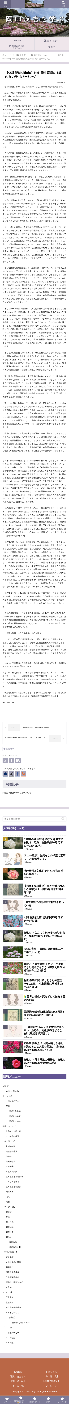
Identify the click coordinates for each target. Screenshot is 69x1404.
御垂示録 (9, 1227)
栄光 (8, 1197)
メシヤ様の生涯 (12, 1136)
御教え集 (9, 1232)
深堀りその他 (15, 1121)
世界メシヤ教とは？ (14, 1131)
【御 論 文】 (9, 1141)
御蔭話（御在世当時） (21, 1322)
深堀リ (9, 1106)
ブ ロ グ (7, 1327)
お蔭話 (12, 1317)
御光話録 (13, 1242)
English (6, 1086)
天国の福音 (10, 1161)
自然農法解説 (11, 1171)
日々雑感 (9, 1343)
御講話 (9, 1212)
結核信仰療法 (11, 1151)
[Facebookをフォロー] (17, 773)
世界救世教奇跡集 (13, 1187)
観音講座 (9, 1257)
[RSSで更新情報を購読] (23, 773)
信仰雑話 (9, 1156)
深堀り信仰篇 (15, 1116)
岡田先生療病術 (12, 1272)
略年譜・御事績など (14, 1307)
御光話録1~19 (15, 1247)
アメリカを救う (12, 1181)
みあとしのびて (12, 1312)
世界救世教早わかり (14, 1177)
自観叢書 (9, 1166)
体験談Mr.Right (12, 1333)
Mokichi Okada (12, 1091)
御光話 (9, 1237)
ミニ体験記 (10, 1338)
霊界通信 (9, 1297)
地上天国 (9, 1192)
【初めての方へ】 (13, 1101)
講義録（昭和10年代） (15, 1282)
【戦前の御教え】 (10, 1252)
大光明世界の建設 (13, 1262)
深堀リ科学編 (15, 1111)
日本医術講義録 (12, 1277)
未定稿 (9, 1287)
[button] (18, 760)
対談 (8, 1217)
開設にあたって (9, 1126)
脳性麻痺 (10, 749)
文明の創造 (10, 1146)
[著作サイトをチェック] (5, 773)
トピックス (7, 1096)
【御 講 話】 (10, 1207)
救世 (8, 1202)
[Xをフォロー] (11, 773)
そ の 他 (7, 1292)
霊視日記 (9, 1302)
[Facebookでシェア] (11, 760)
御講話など (10, 1267)
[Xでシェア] (5, 760)
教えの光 (9, 1222)
